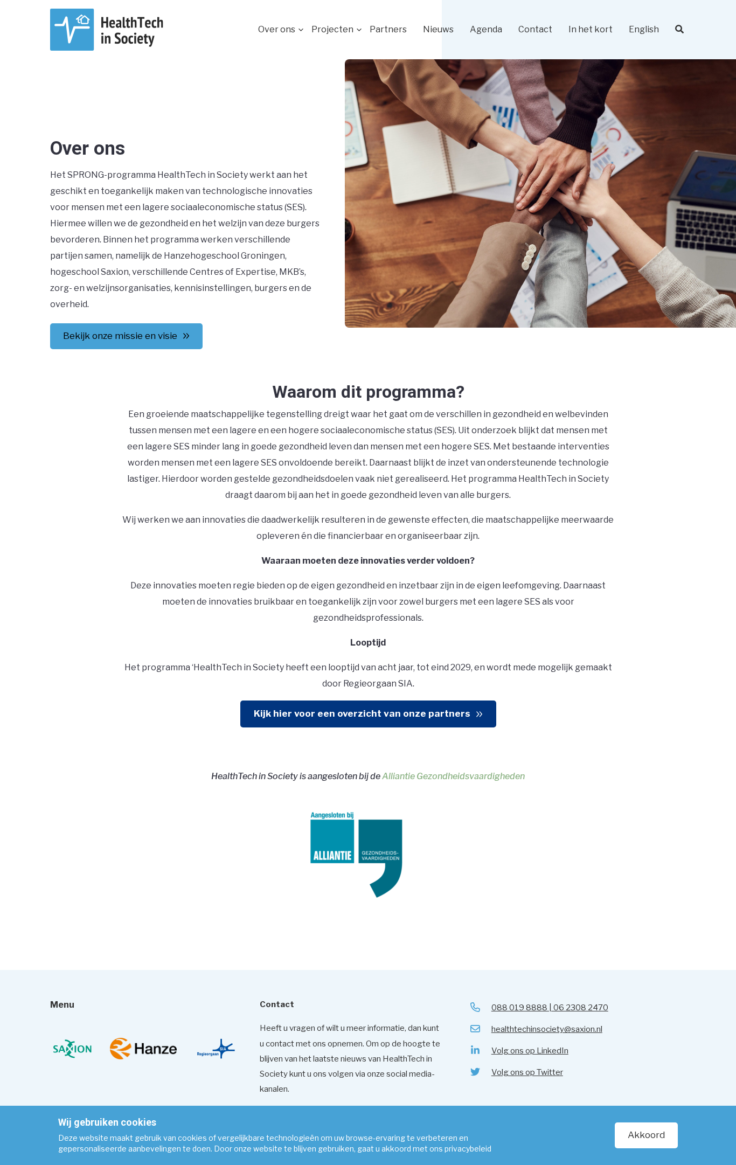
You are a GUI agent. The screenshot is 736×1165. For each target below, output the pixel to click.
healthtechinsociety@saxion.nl (546, 1029)
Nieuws (438, 29)
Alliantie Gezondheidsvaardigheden (453, 776)
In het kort (590, 29)
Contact (535, 29)
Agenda (486, 29)
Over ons (276, 29)
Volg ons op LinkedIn (529, 1051)
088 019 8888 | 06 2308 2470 (549, 1008)
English (644, 29)
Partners (388, 29)
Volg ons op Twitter (527, 1072)
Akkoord (646, 1134)
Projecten (332, 29)
